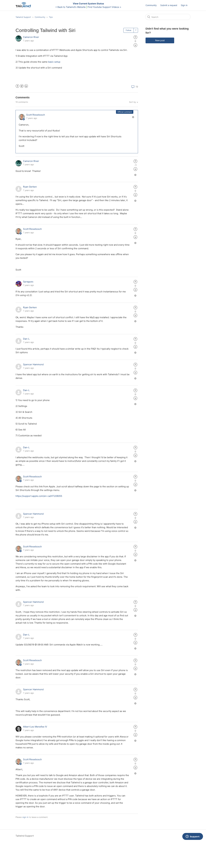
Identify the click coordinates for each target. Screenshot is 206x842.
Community (151, 5)
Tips (51, 17)
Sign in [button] (184, 5)
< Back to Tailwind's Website (70, 7)
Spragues (28, 281)
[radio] (135, 37)
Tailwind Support (23, 17)
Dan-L (26, 338)
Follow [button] (128, 30)
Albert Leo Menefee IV (35, 726)
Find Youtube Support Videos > (104, 7)
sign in (25, 817)
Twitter (22, 86)
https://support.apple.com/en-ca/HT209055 (39, 496)
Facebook (17, 86)
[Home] (24, 6)
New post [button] (160, 40)
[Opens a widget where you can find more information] (192, 836)
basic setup (54, 61)
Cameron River (31, 37)
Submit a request (168, 5)
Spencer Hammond (33, 364)
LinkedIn (26, 86)
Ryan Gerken (30, 186)
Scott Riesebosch (35, 114)
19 (136, 86)
